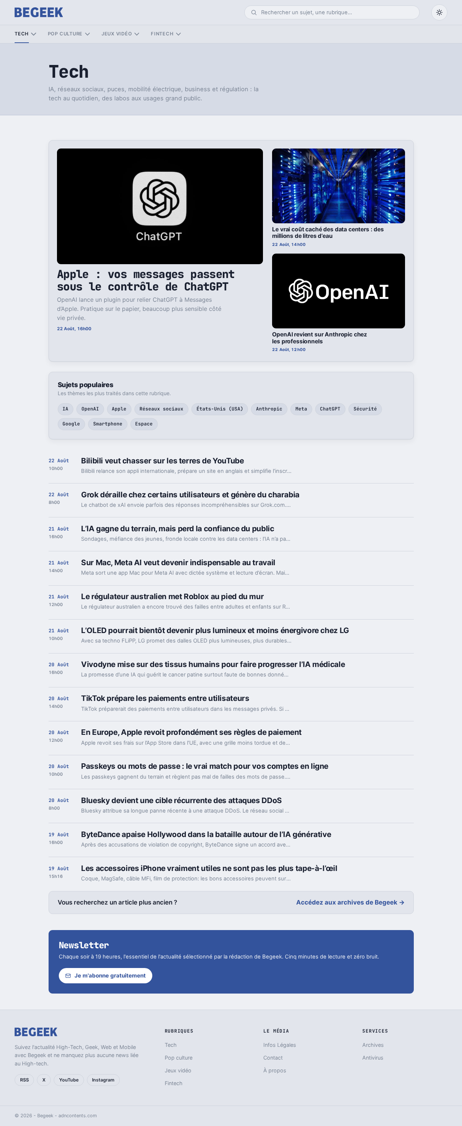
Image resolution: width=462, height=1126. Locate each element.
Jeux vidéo (117, 33)
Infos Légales (279, 1045)
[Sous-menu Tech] (33, 34)
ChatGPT (330, 409)
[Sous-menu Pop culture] (87, 34)
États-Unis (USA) (219, 409)
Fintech (162, 33)
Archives (373, 1045)
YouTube (69, 1080)
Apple (119, 409)
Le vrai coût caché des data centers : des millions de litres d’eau (328, 233)
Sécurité (365, 409)
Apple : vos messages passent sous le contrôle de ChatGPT (146, 280)
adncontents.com (77, 1115)
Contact (273, 1057)
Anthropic (269, 409)
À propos (274, 1070)
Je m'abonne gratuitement (110, 975)
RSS (24, 1080)
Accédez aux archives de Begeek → (350, 902)
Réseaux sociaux (161, 409)
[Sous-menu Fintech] (178, 34)
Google (71, 424)
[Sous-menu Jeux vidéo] (136, 34)
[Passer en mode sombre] (439, 12)
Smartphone (107, 424)
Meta (301, 409)
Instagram (103, 1080)
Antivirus (372, 1057)
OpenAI (90, 409)
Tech (22, 33)
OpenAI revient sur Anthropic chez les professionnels (319, 338)
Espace (144, 424)
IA (65, 409)
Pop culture (65, 33)
